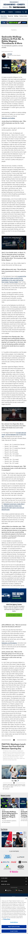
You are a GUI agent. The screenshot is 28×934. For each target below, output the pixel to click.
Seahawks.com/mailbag (8, 118)
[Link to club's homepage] (3, 11)
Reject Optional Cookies (14, 926)
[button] (14, 243)
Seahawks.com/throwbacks (9, 643)
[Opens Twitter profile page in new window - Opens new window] (8, 57)
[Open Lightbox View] (14, 777)
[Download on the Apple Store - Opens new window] (8, 890)
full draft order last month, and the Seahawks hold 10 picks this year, (14, 434)
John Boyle (9, 54)
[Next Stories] (24, 839)
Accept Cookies (14, 931)
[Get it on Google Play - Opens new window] (19, 891)
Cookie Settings (14, 922)
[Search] (23, 12)
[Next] (18, 780)
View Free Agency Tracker (14, 615)
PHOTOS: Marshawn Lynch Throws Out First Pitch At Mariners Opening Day (14, 746)
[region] (14, 915)
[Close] (26, 898)
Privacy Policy (6, 919)
